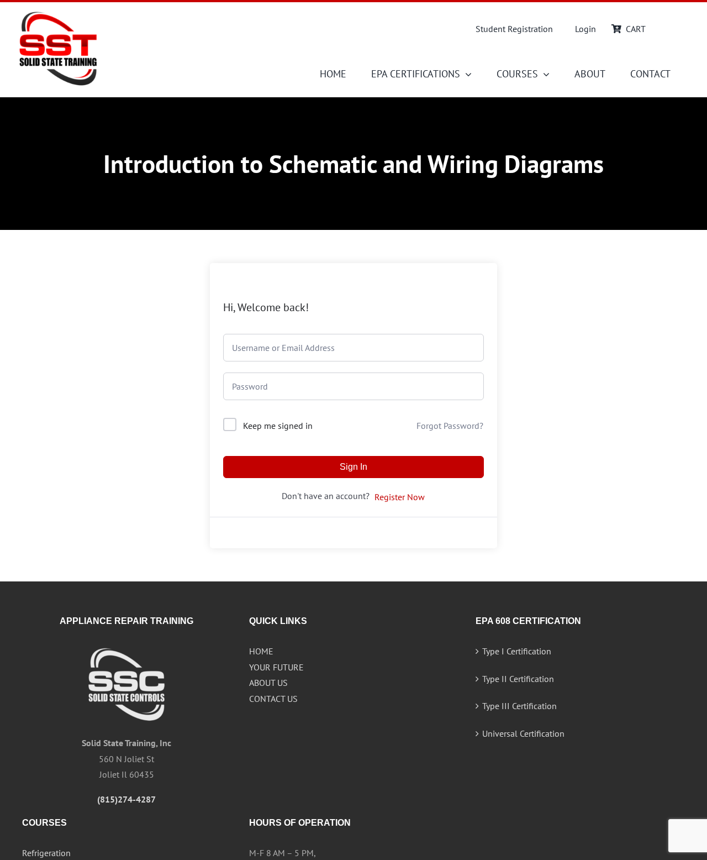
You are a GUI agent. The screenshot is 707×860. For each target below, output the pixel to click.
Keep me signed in (278, 425)
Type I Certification (516, 651)
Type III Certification (519, 705)
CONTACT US (273, 698)
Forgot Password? (449, 425)
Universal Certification (523, 733)
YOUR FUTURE (276, 667)
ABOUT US (268, 682)
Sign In (353, 466)
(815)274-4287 (126, 799)
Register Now (399, 496)
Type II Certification (518, 678)
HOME (261, 651)
